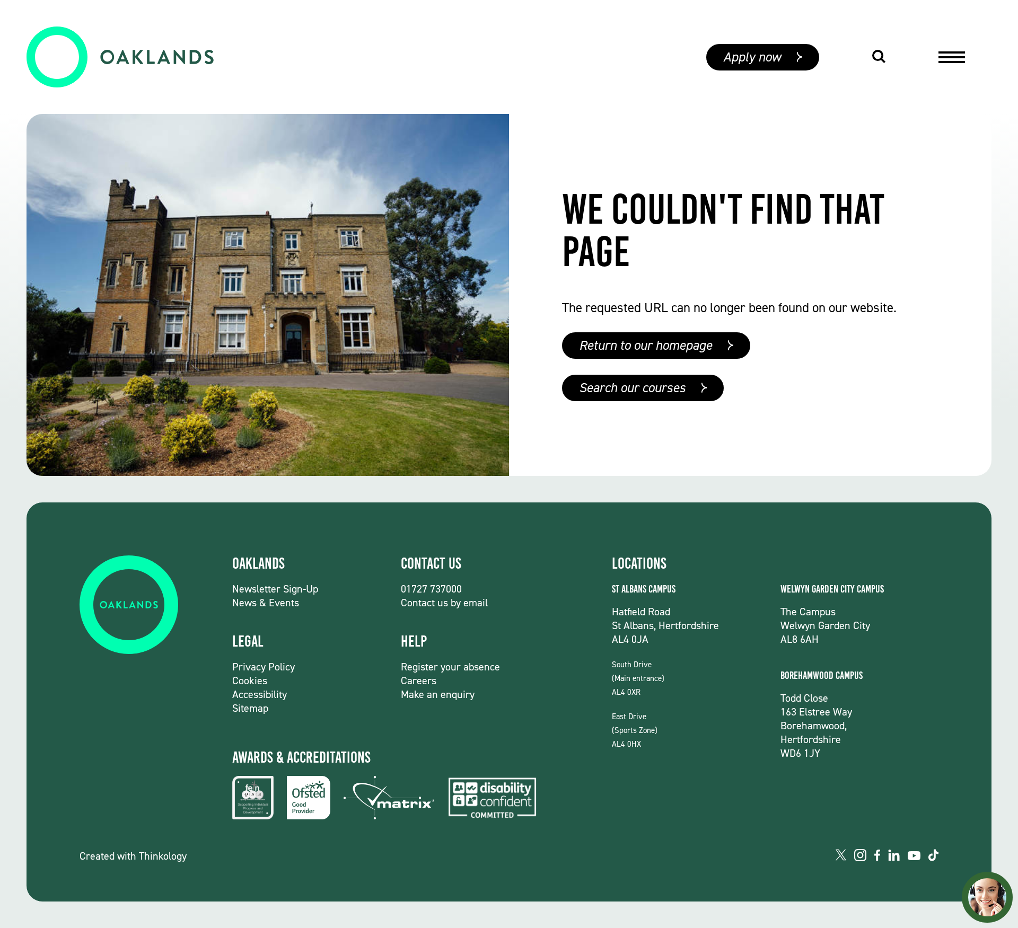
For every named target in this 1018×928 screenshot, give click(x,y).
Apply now (752, 57)
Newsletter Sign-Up (275, 589)
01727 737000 (431, 589)
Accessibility (259, 694)
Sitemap (250, 708)
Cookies (249, 680)
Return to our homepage (645, 345)
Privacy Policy (263, 667)
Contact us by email (444, 602)
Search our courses (632, 387)
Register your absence (450, 667)
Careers (418, 680)
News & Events (265, 602)
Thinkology (163, 856)
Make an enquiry (438, 694)
